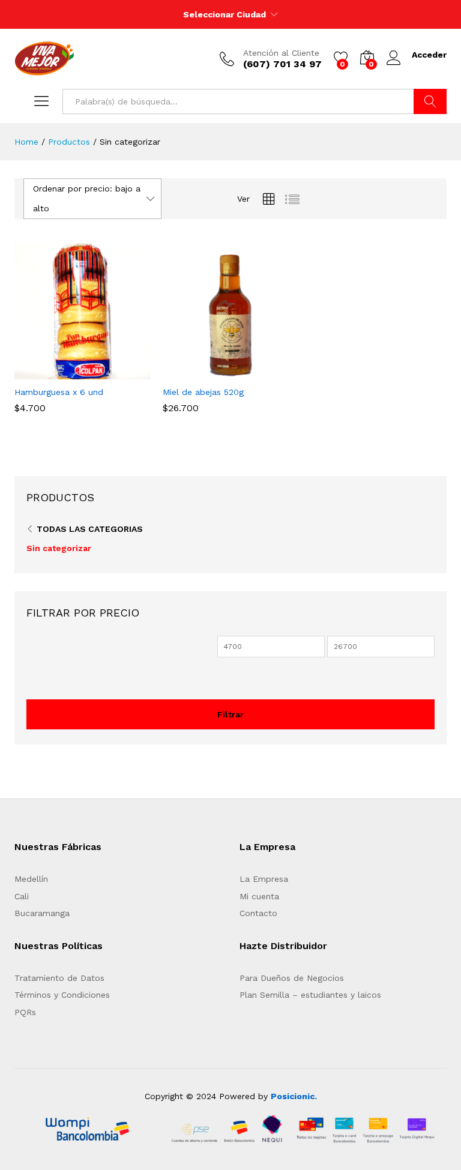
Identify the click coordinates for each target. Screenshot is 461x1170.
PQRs (25, 1012)
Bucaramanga (42, 913)
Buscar (430, 101)
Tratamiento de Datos (59, 978)
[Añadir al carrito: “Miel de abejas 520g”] (203, 372)
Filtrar (230, 714)
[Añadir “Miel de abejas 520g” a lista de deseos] (258, 372)
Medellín (31, 879)
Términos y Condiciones (62, 995)
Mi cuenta (259, 896)
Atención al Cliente (281, 53)
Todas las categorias (90, 529)
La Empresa (264, 879)
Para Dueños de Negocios (292, 978)
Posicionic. (294, 1096)
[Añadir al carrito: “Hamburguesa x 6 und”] (54, 372)
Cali (21, 896)
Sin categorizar (58, 548)
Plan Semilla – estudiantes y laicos (310, 995)
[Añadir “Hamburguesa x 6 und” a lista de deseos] (110, 372)
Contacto (258, 913)
